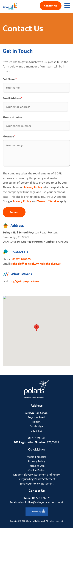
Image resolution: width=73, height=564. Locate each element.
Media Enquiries (36, 457)
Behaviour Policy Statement (36, 483)
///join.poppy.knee (26, 281)
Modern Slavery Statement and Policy (36, 474)
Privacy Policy (33, 187)
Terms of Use (36, 466)
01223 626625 (21, 259)
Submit (14, 212)
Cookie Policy (36, 470)
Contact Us (50, 5)
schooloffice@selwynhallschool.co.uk (36, 263)
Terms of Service (48, 201)
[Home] (10, 6)
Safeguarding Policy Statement (36, 479)
